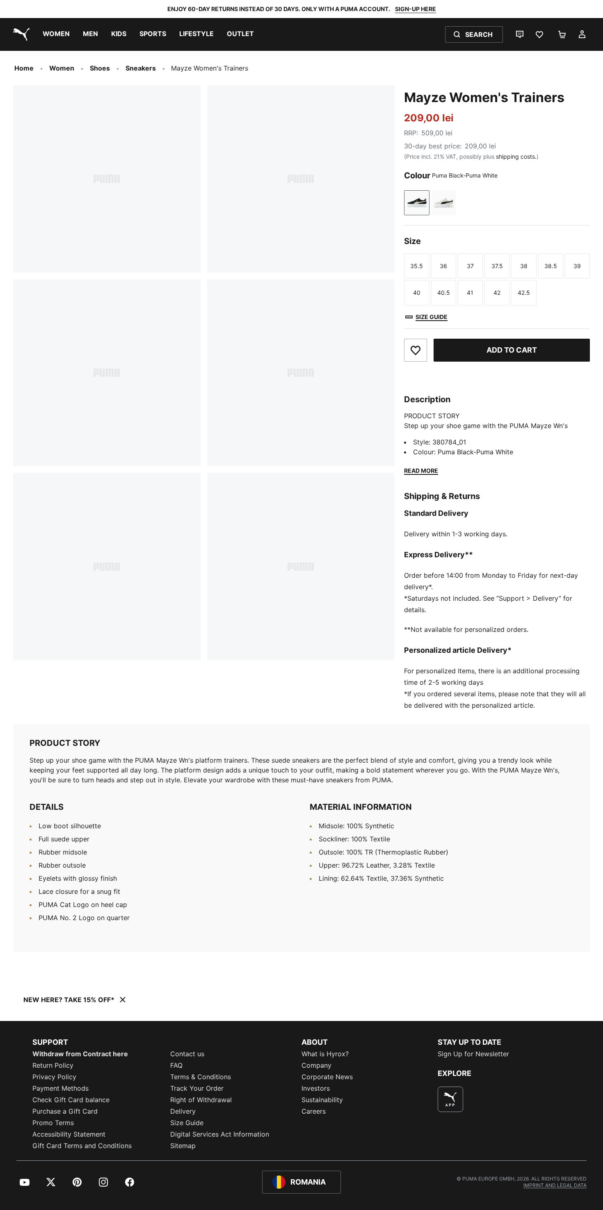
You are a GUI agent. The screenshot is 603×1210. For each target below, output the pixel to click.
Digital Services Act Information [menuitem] (219, 1134)
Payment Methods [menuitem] (60, 1088)
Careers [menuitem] (314, 1111)
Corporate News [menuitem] (327, 1077)
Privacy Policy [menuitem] (54, 1077)
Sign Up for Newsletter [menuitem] (473, 1054)
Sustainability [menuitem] (322, 1100)
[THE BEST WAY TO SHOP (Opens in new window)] (450, 1099)
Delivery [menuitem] (183, 1111)
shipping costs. (516, 156)
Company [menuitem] (316, 1065)
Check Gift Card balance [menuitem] (71, 1100)
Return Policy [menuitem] (52, 1065)
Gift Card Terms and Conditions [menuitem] (82, 1146)
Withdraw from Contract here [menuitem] (80, 1054)
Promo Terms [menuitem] (53, 1123)
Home (24, 68)
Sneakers (141, 68)
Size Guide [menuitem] (186, 1123)
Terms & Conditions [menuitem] (200, 1077)
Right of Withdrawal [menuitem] (201, 1100)
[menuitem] (56, 34)
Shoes (100, 68)
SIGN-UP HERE (415, 8)
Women (61, 68)
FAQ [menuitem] (176, 1065)
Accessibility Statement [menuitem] (68, 1134)
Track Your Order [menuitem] (197, 1088)
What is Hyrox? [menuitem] (325, 1054)
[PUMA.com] (19, 34)
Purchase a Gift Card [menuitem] (65, 1111)
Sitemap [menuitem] (183, 1146)
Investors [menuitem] (316, 1088)
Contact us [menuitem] (187, 1054)
